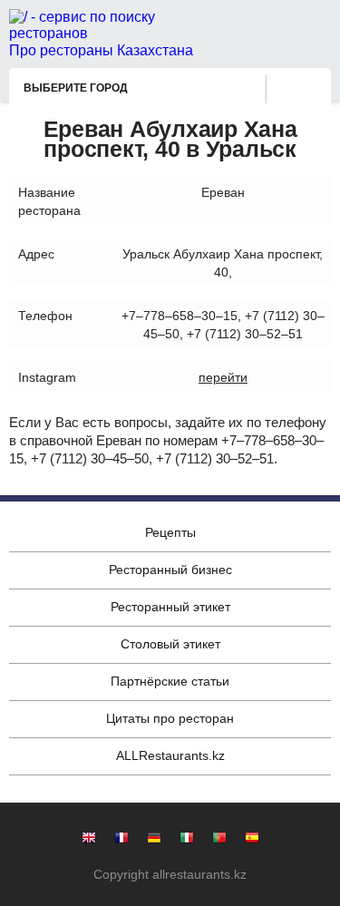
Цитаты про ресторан (170, 718)
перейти (223, 377)
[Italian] (187, 839)
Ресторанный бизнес (170, 569)
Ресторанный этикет (170, 606)
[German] (154, 839)
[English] (89, 839)
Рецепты (170, 532)
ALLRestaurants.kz (170, 755)
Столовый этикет (170, 644)
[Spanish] (252, 839)
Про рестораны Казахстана (101, 50)
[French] (121, 839)
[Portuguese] (219, 839)
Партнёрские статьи (170, 681)
